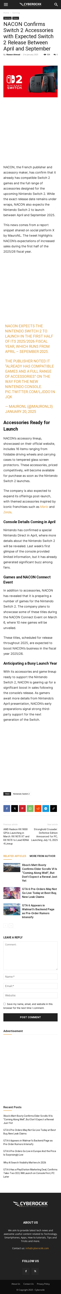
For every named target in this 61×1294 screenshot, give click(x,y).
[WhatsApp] (30, 808)
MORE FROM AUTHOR (42, 856)
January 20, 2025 (20, 411)
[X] (14, 808)
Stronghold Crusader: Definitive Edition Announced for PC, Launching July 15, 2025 (44, 835)
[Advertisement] (30, 132)
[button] (5, 4)
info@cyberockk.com (37, 1248)
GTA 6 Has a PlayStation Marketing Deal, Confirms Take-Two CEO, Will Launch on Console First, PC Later (30, 1173)
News (15, 18)
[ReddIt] (38, 808)
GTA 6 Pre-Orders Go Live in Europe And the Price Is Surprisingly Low (29, 1153)
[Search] (56, 4)
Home (6, 12)
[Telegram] (45, 808)
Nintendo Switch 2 (21, 793)
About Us (16, 1283)
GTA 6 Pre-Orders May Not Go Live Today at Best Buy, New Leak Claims (39, 893)
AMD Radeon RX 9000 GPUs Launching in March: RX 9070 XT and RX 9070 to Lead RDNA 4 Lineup (16, 836)
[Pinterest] (22, 808)
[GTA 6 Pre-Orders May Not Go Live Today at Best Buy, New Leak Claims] (11, 893)
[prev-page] (5, 926)
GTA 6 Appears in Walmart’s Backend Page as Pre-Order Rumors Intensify (28, 1142)
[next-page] (11, 926)
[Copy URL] (53, 808)
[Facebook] (6, 808)
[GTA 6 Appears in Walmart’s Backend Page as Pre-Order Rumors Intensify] (11, 909)
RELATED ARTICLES (14, 856)
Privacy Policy (43, 1283)
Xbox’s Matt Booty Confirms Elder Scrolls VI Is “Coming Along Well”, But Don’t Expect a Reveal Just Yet (39, 872)
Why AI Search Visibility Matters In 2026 (24, 1162)
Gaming (16, 12)
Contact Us (28, 1283)
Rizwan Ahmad (13, 54)
